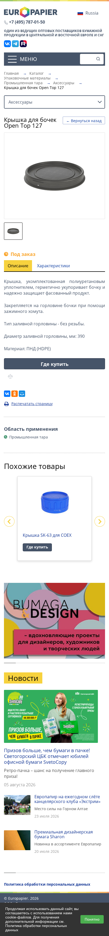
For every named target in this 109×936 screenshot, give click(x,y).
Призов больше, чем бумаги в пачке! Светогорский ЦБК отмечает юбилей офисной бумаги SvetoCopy (47, 756)
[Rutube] (23, 43)
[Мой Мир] (22, 394)
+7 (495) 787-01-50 (27, 22)
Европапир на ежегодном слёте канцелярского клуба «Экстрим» (67, 799)
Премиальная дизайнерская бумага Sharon (63, 834)
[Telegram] (15, 43)
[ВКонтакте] (7, 43)
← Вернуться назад (84, 120)
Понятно (92, 919)
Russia (91, 13)
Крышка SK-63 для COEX (47, 535)
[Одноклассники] (14, 394)
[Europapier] (30, 12)
